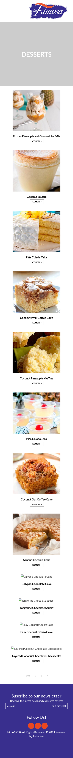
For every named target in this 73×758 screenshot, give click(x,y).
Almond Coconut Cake (36, 559)
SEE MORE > (37, 141)
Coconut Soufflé (36, 196)
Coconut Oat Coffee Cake (36, 499)
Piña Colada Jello (36, 438)
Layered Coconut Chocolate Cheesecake (36, 656)
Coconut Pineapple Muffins (36, 378)
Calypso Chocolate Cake (37, 583)
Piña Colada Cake (36, 257)
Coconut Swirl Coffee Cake (36, 317)
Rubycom (38, 736)
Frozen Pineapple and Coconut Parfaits (36, 136)
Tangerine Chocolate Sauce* (37, 607)
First (27, 675)
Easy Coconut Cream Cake (36, 632)
